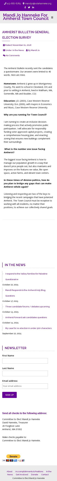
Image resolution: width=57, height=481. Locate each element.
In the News (18, 50)
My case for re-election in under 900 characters (28, 328)
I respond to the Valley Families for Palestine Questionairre (26, 277)
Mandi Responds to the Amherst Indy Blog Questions (25, 293)
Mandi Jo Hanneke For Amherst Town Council (26, 17)
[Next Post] (51, 254)
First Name (8, 355)
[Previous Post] (5, 254)
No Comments (13, 55)
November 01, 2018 (22, 45)
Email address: (10, 380)
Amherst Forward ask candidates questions (26, 317)
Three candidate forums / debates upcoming (27, 306)
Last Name (8, 368)
